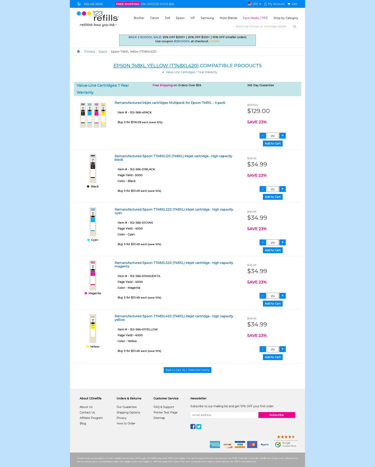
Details (214, 41)
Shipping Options (128, 412)
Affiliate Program (91, 418)
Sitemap (159, 418)
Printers (89, 51)
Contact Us (87, 412)
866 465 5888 (93, 4)
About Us (86, 407)
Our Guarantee (127, 407)
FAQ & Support (164, 407)
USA (255, 4)
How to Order (126, 423)
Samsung (207, 18)
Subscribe (277, 415)
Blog (83, 423)
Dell (167, 18)
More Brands (228, 18)
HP (192, 18)
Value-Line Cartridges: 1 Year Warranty (191, 72)
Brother (139, 18)
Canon (154, 18)
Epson (180, 18)
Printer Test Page (166, 412)
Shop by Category (286, 18)
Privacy (122, 418)
